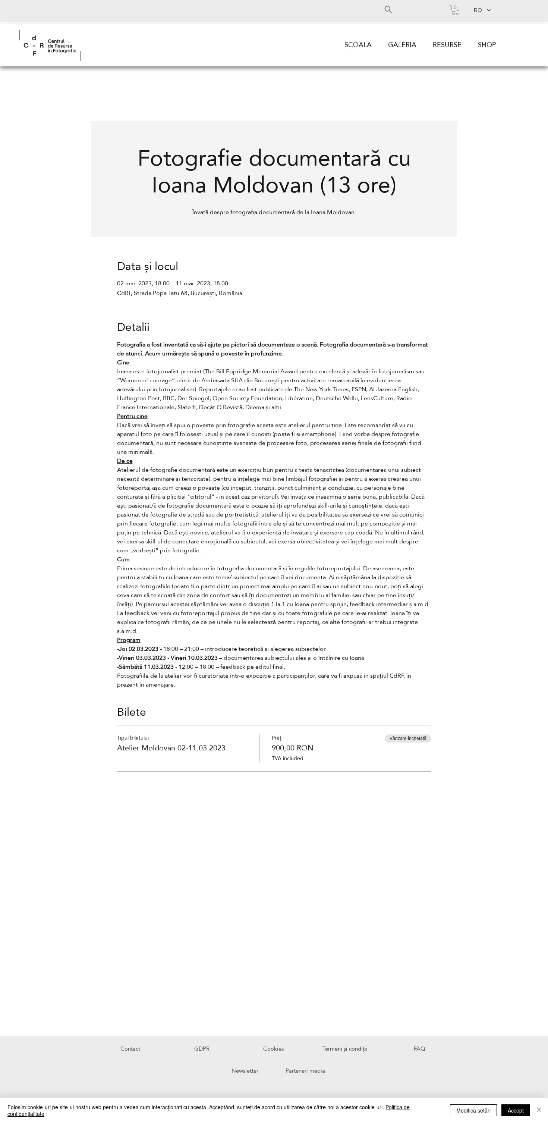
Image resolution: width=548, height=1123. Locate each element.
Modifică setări (473, 1110)
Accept (516, 1110)
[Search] (388, 9)
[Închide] (539, 1110)
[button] (455, 10)
